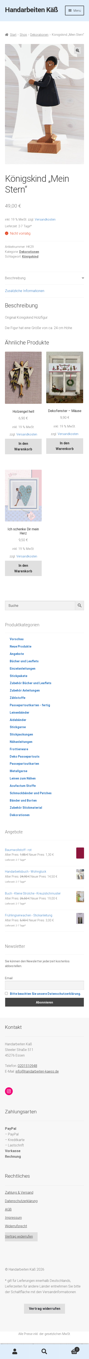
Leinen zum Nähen (23, 778)
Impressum (13, 1218)
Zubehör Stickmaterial (26, 807)
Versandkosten (45, 219)
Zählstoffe (17, 698)
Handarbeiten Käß (31, 10)
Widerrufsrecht (16, 1226)
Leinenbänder (19, 712)
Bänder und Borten (23, 800)
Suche (44, 1351)
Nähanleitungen (21, 742)
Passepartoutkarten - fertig (30, 705)
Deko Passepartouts (25, 756)
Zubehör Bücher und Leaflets (30, 683)
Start (13, 34)
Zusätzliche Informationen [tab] (24, 291)
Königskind (30, 256)
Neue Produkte (20, 646)
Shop (23, 34)
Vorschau (17, 639)
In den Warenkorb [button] (23, 446)
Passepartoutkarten (24, 763)
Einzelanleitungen (22, 668)
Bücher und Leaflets (24, 661)
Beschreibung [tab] (15, 278)
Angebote (17, 654)
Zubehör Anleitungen (25, 690)
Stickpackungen (21, 734)
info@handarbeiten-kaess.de (37, 1071)
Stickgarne (18, 727)
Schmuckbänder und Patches (31, 793)
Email (9, 978)
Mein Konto (15, 1351)
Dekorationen (39, 34)
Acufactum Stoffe (23, 785)
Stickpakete (18, 676)
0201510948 (27, 1066)
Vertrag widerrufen (19, 1236)
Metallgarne (18, 771)
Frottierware (19, 749)
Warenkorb (68, 1348)
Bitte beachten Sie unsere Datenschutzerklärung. (45, 993)
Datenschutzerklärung (21, 1201)
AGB (8, 1209)
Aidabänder (18, 720)
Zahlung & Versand (19, 1192)
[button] (77, 50)
